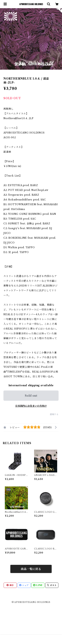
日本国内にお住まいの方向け (31, 405)
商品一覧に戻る (31, 569)
